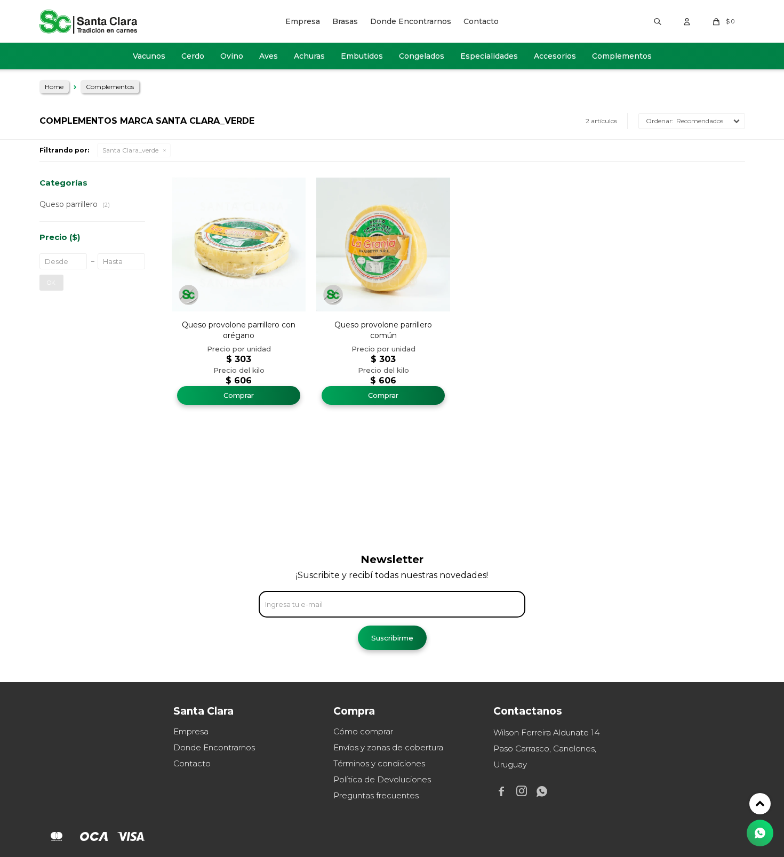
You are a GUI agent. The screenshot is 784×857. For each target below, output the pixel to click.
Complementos (622, 56)
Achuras (309, 56)
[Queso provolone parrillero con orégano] (239, 244)
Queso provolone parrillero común (383, 330)
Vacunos (149, 56)
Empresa (302, 21)
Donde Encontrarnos (410, 21)
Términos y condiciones (379, 763)
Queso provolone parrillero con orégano (238, 330)
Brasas (345, 21)
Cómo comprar (363, 731)
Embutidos (362, 56)
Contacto (481, 21)
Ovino (231, 56)
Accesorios (555, 56)
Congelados (421, 56)
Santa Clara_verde (130, 150)
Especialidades (489, 56)
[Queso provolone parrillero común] (383, 244)
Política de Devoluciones (382, 779)
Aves (268, 56)
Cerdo (192, 56)
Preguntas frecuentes (376, 795)
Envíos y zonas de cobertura (388, 747)
